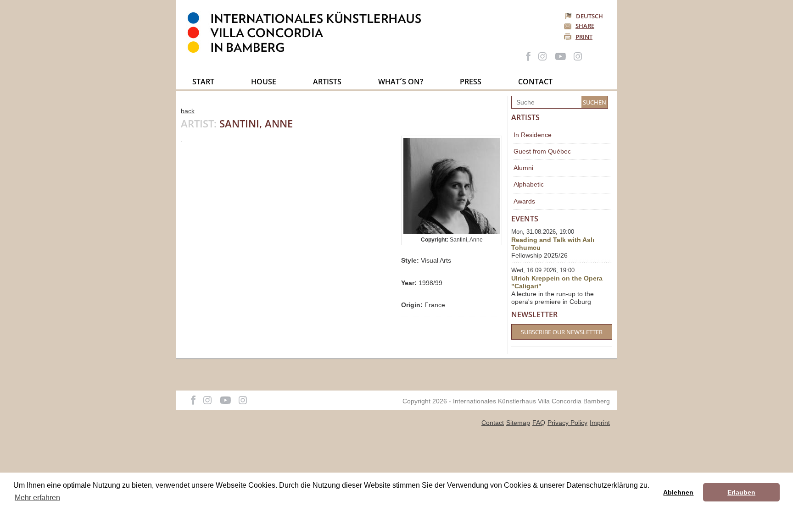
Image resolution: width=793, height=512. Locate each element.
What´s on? (400, 82)
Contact (535, 82)
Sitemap (518, 422)
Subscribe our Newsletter (562, 332)
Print (583, 37)
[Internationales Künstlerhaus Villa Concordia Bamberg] (309, 51)
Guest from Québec (542, 151)
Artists (327, 82)
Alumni (523, 167)
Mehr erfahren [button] (37, 497)
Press (470, 82)
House (263, 82)
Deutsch (589, 16)
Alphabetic (529, 184)
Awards (524, 201)
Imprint (600, 422)
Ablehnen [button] (678, 492)
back (188, 111)
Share (584, 25)
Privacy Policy (567, 422)
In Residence (533, 134)
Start (203, 82)
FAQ (538, 422)
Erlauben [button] (741, 492)
